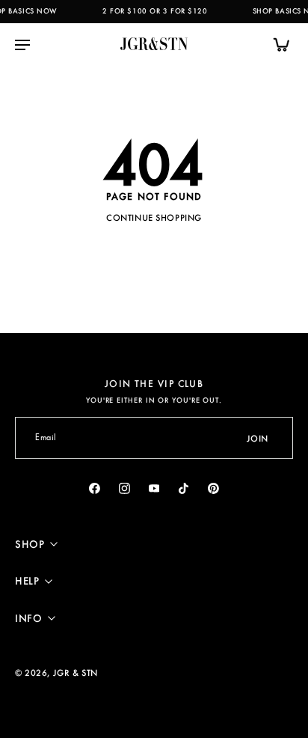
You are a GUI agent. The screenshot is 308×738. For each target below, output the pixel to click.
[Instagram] (124, 488)
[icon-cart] (276, 44)
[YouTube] (154, 488)
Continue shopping (154, 217)
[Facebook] (95, 488)
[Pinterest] (214, 488)
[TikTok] (184, 488)
